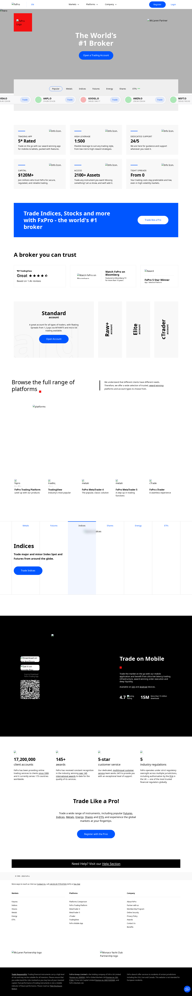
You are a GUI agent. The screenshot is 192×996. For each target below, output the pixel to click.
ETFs (101, 817)
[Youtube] (55, 876)
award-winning (156, 385)
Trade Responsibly (19, 974)
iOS (133, 686)
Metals (70, 817)
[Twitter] (49, 876)
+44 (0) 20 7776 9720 (57, 884)
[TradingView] (73, 876)
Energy (79, 817)
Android (143, 686)
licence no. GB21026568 (105, 980)
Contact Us (41, 884)
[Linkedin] (42, 876)
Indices (60, 817)
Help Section (111, 863)
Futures (127, 813)
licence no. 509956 (77, 977)
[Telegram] (61, 876)
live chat (77, 884)
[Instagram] (67, 876)
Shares (89, 817)
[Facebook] (36, 876)
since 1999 (44, 773)
